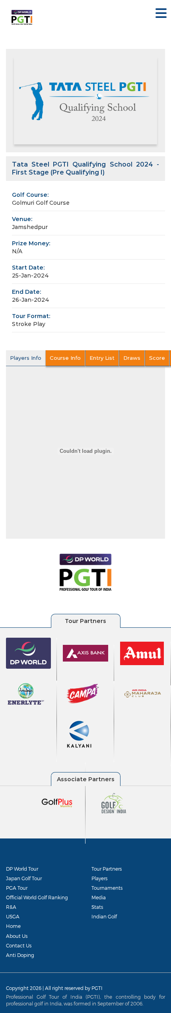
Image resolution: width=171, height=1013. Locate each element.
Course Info (65, 358)
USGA (12, 916)
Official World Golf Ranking (37, 897)
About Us (16, 936)
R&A (11, 907)
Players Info (25, 358)
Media (98, 897)
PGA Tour (16, 888)
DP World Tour (22, 868)
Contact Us (18, 945)
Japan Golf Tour (24, 878)
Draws (131, 358)
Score (157, 358)
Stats (97, 907)
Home (13, 926)
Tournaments (106, 888)
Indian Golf (104, 916)
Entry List (102, 358)
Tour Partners (106, 868)
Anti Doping (20, 955)
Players (99, 878)
